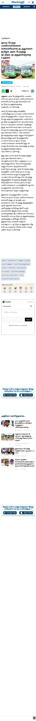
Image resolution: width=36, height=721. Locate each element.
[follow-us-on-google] (32, 91)
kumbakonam (11, 268)
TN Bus (21, 275)
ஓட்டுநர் (27, 260)
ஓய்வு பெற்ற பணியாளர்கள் (9, 275)
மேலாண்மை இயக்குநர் (18, 271)
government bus (22, 268)
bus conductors (5, 271)
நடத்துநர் (20, 260)
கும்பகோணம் (12, 260)
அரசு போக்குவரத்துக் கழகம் (22, 264)
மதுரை (4, 260)
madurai (4, 268)
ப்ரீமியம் (17, 7)
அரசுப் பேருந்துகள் (7, 264)
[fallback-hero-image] (7, 423)
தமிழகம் (27, 7)
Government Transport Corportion (10, 279)
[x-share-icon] (7, 92)
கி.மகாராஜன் (7, 82)
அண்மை (6, 7)
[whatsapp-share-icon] (3, 92)
